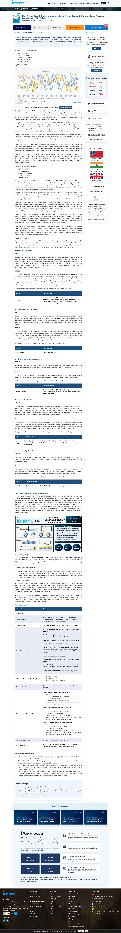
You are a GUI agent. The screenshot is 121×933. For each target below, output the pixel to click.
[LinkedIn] (4, 920)
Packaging (71, 919)
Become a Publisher (56, 906)
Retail (70, 921)
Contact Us (96, 3)
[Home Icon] (49, 3)
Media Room (73, 3)
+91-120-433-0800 (98, 913)
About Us (82, 3)
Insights (88, 3)
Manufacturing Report (36, 909)
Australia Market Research (38, 894)
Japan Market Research (37, 898)
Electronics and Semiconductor (77, 909)
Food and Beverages (74, 914)
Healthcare (72, 916)
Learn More (96, 70)
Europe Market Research (37, 901)
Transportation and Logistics (76, 926)
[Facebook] (7, 920)
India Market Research (37, 896)
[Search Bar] (109, 3)
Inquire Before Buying (97, 103)
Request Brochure (96, 118)
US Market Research (36, 904)
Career (53, 894)
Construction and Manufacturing (77, 906)
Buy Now (96, 48)
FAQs (52, 909)
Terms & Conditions (56, 896)
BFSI (70, 901)
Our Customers (55, 904)
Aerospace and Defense (75, 894)
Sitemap (53, 914)
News (52, 911)
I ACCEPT (81, 931)
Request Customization (98, 56)
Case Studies (34, 916)
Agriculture (72, 896)
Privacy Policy (68, 931)
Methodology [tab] (57, 27)
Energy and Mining (74, 911)
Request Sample (65, 107)
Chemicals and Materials (75, 904)
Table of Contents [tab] (39, 27)
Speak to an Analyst (97, 111)
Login (103, 3)
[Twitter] (11, 920)
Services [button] (54, 3)
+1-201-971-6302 (98, 898)
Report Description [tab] (22, 27)
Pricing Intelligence (36, 906)
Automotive (72, 898)
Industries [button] (63, 3)
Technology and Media (75, 923)
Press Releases (35, 914)
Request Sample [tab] (75, 27)
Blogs (32, 911)
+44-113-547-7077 (99, 906)
